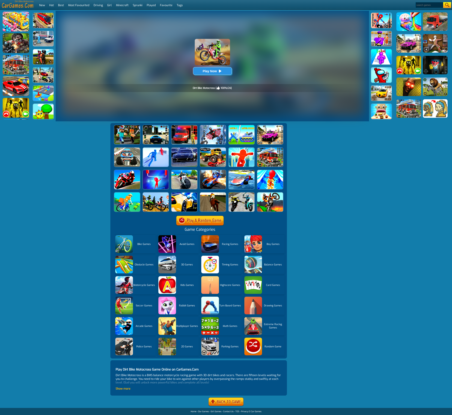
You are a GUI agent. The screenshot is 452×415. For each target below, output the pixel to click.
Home (193, 411)
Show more (123, 388)
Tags (180, 5)
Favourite (166, 5)
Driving (98, 5)
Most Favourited (78, 5)
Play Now (210, 71)
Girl (109, 5)
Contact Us (228, 411)
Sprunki (137, 5)
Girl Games (216, 411)
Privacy (244, 411)
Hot (51, 5)
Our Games (203, 411)
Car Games (256, 411)
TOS (237, 411)
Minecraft (122, 5)
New (42, 5)
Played (151, 5)
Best (61, 5)
